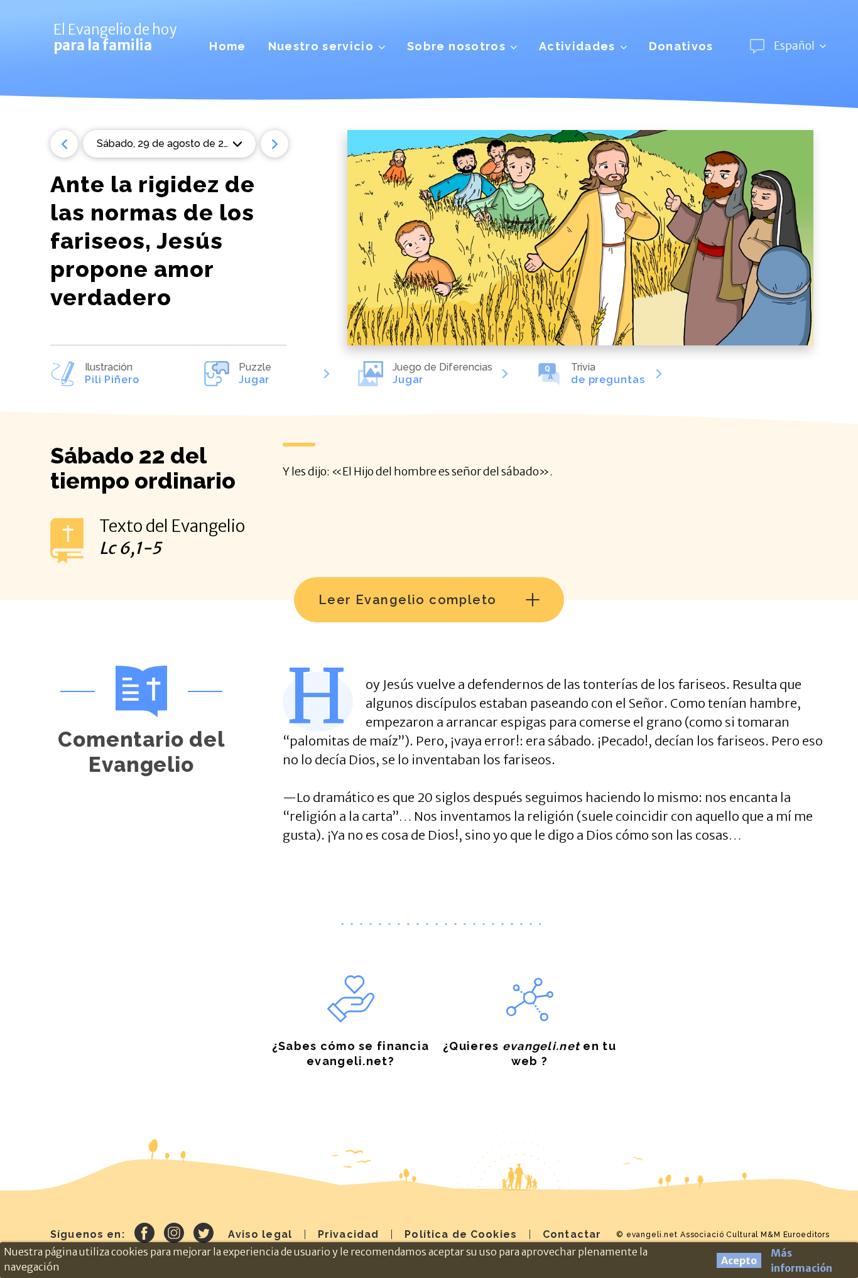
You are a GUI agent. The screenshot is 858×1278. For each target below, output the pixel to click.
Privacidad (348, 1234)
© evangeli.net (647, 1234)
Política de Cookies (461, 1234)
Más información (801, 1260)
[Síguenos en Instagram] (174, 1235)
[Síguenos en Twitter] (203, 1235)
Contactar (572, 1234)
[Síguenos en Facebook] (144, 1235)
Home (227, 46)
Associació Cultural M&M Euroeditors (755, 1234)
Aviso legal (260, 1234)
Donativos (681, 46)
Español (794, 46)
